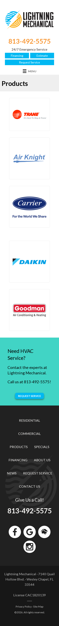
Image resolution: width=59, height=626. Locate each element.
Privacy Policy (24, 606)
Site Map (38, 606)
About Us (42, 460)
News (12, 473)
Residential (29, 420)
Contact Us (29, 486)
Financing (17, 55)
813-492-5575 (29, 41)
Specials (41, 447)
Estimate (42, 55)
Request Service (29, 62)
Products (19, 447)
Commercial (29, 434)
